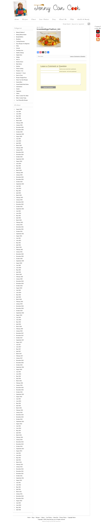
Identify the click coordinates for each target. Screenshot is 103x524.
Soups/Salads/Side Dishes (22, 84)
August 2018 (19, 315)
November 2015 (19, 389)
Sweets (18, 89)
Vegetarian (18, 91)
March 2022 (19, 220)
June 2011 (18, 484)
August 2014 (19, 423)
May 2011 (18, 487)
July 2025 (18, 138)
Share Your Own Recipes (22, 79)
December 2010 (19, 496)
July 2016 (18, 371)
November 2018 (19, 308)
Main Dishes (19, 64)
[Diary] (54, 19)
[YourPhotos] (44, 19)
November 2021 (19, 229)
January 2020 (19, 279)
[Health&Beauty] (83, 19)
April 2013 (18, 460)
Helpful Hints (19, 55)
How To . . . (19, 59)
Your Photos (49, 517)
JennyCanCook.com (51, 519)
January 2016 (19, 385)
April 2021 (18, 245)
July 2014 (18, 426)
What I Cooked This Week (22, 95)
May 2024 (18, 165)
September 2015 (20, 394)
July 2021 (18, 238)
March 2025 (19, 145)
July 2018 (18, 317)
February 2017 (19, 355)
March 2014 (19, 435)
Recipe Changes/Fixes (21, 77)
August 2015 (19, 396)
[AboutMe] (62, 19)
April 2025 (18, 143)
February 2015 (19, 410)
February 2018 (19, 328)
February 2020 (19, 276)
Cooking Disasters (20, 41)
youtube (98, 31)
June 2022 (18, 213)
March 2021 (19, 247)
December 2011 (19, 471)
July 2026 (18, 111)
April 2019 (18, 297)
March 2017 (19, 353)
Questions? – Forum (21, 73)
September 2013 (20, 448)
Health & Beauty (20, 52)
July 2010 (18, 503)
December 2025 (19, 127)
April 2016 (18, 378)
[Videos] (33, 19)
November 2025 (19, 129)
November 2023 (19, 179)
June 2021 (18, 240)
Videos (17, 93)
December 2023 (19, 177)
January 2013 (19, 466)
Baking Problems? (20, 32)
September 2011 (20, 478)
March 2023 (19, 195)
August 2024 (19, 161)
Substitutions (19, 86)
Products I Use (19, 70)
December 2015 (19, 387)
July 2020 (18, 265)
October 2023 (19, 181)
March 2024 (19, 170)
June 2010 (18, 505)
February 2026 (19, 122)
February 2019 (19, 301)
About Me (55, 517)
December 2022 (19, 202)
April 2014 (18, 432)
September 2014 (20, 421)
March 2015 (19, 408)
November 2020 (19, 256)
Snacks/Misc (19, 82)
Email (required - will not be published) (67, 71)
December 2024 (19, 152)
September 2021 (20, 233)
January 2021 (19, 251)
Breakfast (18, 39)
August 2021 (19, 236)
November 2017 (19, 335)
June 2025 (18, 141)
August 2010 (19, 500)
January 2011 (19, 494)
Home (28, 517)
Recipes (38, 517)
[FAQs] (72, 19)
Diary (33, 517)
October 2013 (19, 446)
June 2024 (18, 163)
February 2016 (19, 383)
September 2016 (20, 367)
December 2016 (19, 360)
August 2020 (19, 263)
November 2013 (19, 444)
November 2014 (19, 417)
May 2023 (18, 190)
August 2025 (19, 136)
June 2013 (18, 455)
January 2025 (19, 150)
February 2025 (19, 147)
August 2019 (19, 288)
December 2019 (19, 281)
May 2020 (18, 270)
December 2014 (19, 414)
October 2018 (19, 310)
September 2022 (20, 208)
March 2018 (19, 326)
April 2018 (18, 324)
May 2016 (18, 376)
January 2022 (19, 224)
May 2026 (18, 116)
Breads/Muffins (19, 36)
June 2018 (18, 319)
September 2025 (20, 134)
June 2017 (18, 346)
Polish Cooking (19, 68)
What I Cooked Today (21, 98)
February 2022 (19, 222)
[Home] (16, 19)
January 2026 (19, 125)
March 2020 (19, 274)
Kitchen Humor (19, 61)
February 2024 (19, 172)
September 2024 (20, 159)
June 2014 (18, 428)
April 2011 (18, 489)
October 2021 (19, 231)
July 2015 (18, 398)
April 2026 (18, 118)
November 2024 (19, 154)
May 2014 (18, 430)
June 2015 (18, 401)
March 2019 (19, 299)
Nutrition (18, 66)
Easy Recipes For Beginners (23, 43)
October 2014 (19, 419)
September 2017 (20, 340)
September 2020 (20, 260)
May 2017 (18, 349)
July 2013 (18, 453)
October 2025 (19, 132)
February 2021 (19, 249)
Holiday (18, 57)
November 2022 (19, 204)
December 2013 (19, 441)
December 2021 (19, 227)
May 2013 (18, 457)
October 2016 (19, 365)
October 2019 (19, 285)
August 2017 (19, 342)
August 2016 (19, 369)
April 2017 (18, 351)
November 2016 (19, 362)
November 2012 (19, 469)
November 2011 (19, 473)
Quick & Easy (19, 75)
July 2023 (18, 186)
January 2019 (19, 303)
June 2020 (18, 267)
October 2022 (19, 206)
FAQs (17, 46)
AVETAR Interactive (56, 521)
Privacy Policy (62, 517)
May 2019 (18, 294)
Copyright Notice (72, 517)
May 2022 (18, 215)
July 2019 (18, 290)
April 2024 (18, 168)
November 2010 (19, 498)
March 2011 (19, 491)
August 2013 (19, 451)
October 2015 (19, 392)
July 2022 (18, 211)
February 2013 (19, 464)
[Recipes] (25, 19)
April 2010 (18, 509)
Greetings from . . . (20, 50)
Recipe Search (66, 24)
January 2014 (19, 439)
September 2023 (20, 184)
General (18, 48)
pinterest (98, 35)
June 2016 (18, 374)
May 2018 (18, 322)
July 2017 (18, 344)
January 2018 (19, 331)
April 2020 (18, 272)
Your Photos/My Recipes (22, 100)
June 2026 (18, 113)
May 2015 (18, 403)
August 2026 (19, 109)
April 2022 (18, 217)
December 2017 (19, 333)
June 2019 (18, 292)
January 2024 (19, 175)
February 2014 (19, 437)
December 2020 (19, 254)
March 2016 (19, 380)
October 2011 (19, 475)
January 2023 (19, 199)
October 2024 (19, 156)
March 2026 (19, 120)
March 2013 (19, 462)
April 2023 (18, 193)
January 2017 (19, 358)
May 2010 (18, 507)
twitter (98, 39)
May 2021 (18, 242)
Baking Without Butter (21, 34)
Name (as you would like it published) (67, 69)
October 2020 (19, 258)
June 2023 (18, 188)
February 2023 (19, 197)
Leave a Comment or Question (77, 56)
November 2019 (19, 283)
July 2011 (18, 482)
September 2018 (20, 313)
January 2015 (19, 412)
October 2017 (19, 337)
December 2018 (19, 306)
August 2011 (19, 480)
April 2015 (18, 405)
